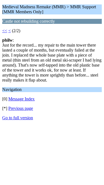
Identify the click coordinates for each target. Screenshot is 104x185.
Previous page (20, 108)
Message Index (21, 99)
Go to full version (17, 117)
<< (4, 30)
